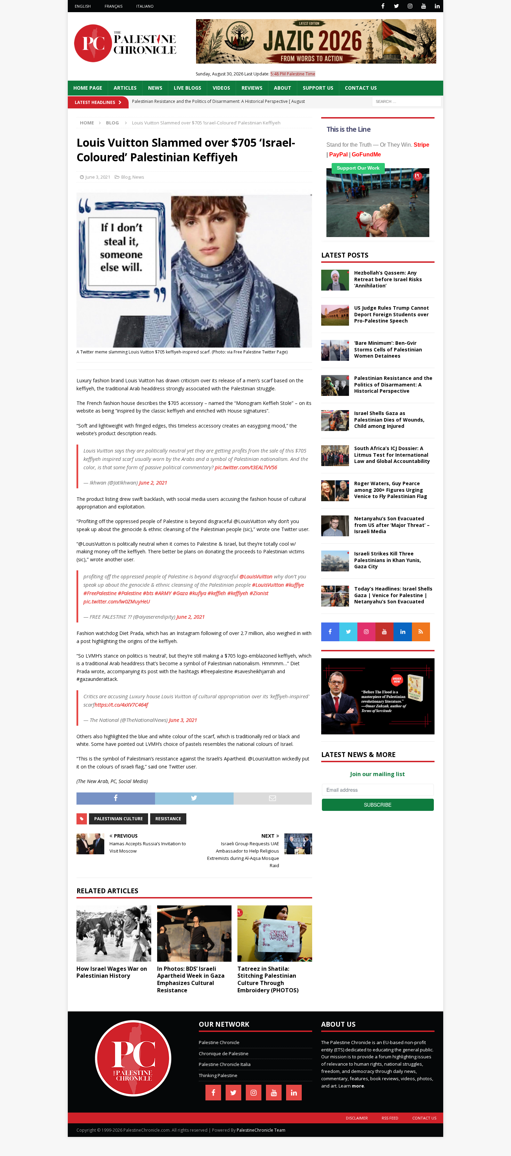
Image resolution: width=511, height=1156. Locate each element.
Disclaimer (357, 1118)
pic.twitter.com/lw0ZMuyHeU (116, 601)
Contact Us (361, 87)
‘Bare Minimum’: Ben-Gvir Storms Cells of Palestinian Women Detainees (388, 349)
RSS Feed (390, 1118)
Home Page (87, 87)
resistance (168, 819)
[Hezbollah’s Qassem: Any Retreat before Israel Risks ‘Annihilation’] (335, 280)
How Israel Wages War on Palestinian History (111, 972)
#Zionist (259, 592)
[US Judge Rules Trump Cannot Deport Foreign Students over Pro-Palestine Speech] (335, 315)
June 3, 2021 (98, 177)
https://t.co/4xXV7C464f (121, 704)
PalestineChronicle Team (261, 1130)
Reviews (252, 87)
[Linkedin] (437, 6)
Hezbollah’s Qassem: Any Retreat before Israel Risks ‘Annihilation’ (388, 278)
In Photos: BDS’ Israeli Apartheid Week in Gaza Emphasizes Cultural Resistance (191, 979)
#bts (148, 592)
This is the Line (348, 129)
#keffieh (217, 592)
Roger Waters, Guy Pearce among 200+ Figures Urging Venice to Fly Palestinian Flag (390, 489)
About (282, 87)
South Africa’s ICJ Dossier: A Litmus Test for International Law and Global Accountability (392, 454)
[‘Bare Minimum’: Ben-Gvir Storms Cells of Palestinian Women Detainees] (335, 350)
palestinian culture (118, 819)
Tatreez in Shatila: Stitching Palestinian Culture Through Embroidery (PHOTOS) (268, 979)
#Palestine (129, 592)
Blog (125, 177)
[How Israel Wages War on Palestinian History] (113, 933)
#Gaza (180, 592)
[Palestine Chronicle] (133, 1093)
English (83, 6)
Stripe (421, 145)
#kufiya (197, 592)
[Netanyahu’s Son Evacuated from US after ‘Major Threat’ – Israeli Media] (335, 525)
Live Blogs (187, 87)
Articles (125, 87)
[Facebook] (383, 6)
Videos (221, 87)
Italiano (145, 6)
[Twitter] (396, 6)
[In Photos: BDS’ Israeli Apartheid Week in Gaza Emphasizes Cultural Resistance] (194, 933)
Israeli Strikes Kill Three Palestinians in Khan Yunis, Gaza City (387, 559)
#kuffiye (294, 584)
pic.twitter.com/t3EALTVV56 (246, 467)
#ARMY (163, 592)
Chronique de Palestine (224, 1053)
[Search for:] (406, 101)
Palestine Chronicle (219, 1042)
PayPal (338, 154)
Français (113, 6)
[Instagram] (410, 6)
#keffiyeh (237, 592)
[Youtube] (423, 6)
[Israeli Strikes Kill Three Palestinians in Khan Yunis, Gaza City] (335, 561)
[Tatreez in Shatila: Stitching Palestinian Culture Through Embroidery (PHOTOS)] (274, 933)
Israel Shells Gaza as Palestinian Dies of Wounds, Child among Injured (389, 419)
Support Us (318, 87)
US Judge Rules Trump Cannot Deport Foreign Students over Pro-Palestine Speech (391, 314)
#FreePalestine (99, 592)
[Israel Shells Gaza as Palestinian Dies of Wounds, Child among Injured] (335, 420)
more (358, 1086)
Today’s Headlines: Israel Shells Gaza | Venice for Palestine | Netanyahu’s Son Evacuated (393, 594)
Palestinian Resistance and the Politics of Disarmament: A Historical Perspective (393, 384)
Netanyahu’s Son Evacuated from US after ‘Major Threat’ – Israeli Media (392, 524)
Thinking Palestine (218, 1075)
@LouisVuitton (256, 576)
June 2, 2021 (153, 482)
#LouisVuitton (268, 584)
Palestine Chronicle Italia (225, 1064)
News (155, 87)
